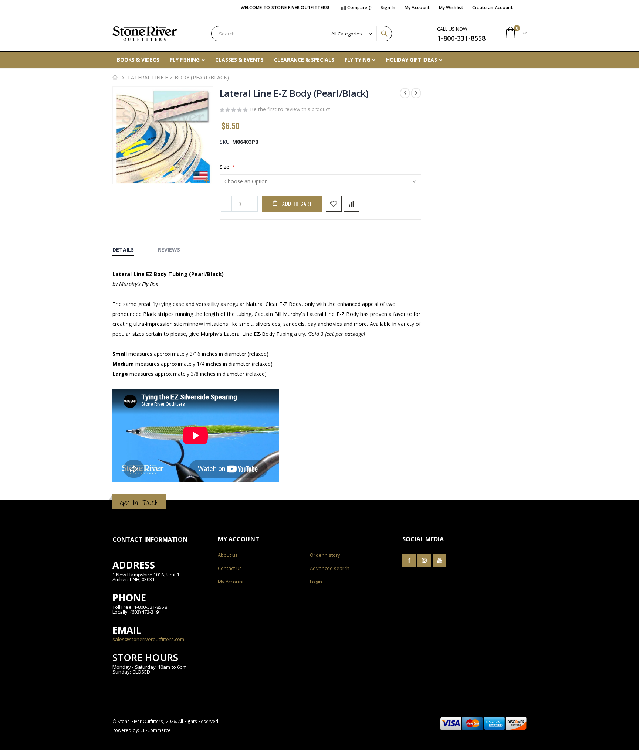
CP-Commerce (155, 730)
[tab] (128, 248)
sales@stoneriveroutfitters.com (148, 639)
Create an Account (492, 7)
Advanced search (329, 568)
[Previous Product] (405, 93)
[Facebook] (409, 560)
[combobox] (301, 33)
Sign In (388, 7)
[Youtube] (439, 560)
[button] (206, 180)
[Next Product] (416, 93)
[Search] (384, 33)
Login (316, 581)
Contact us (230, 568)
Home (115, 77)
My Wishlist (451, 7)
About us (228, 555)
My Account (417, 7)
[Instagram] (424, 560)
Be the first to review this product (290, 109)
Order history (325, 555)
